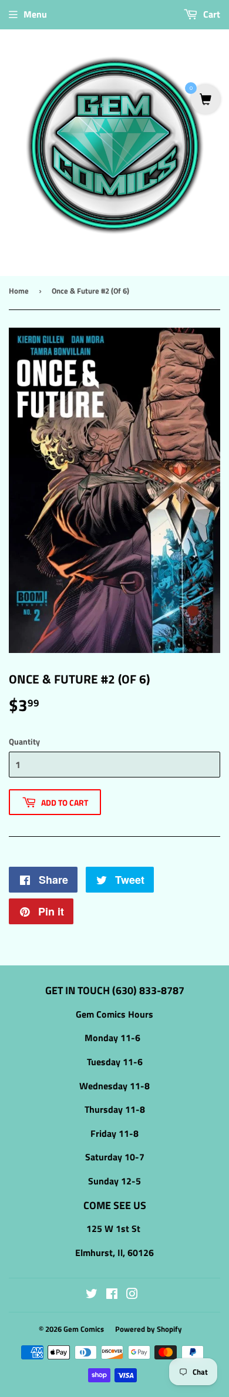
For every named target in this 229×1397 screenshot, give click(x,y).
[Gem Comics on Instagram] (132, 1295)
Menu (35, 14)
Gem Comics (83, 1329)
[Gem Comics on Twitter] (91, 1295)
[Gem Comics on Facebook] (112, 1295)
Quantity (24, 741)
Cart (210, 14)
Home (19, 291)
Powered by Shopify (148, 1329)
